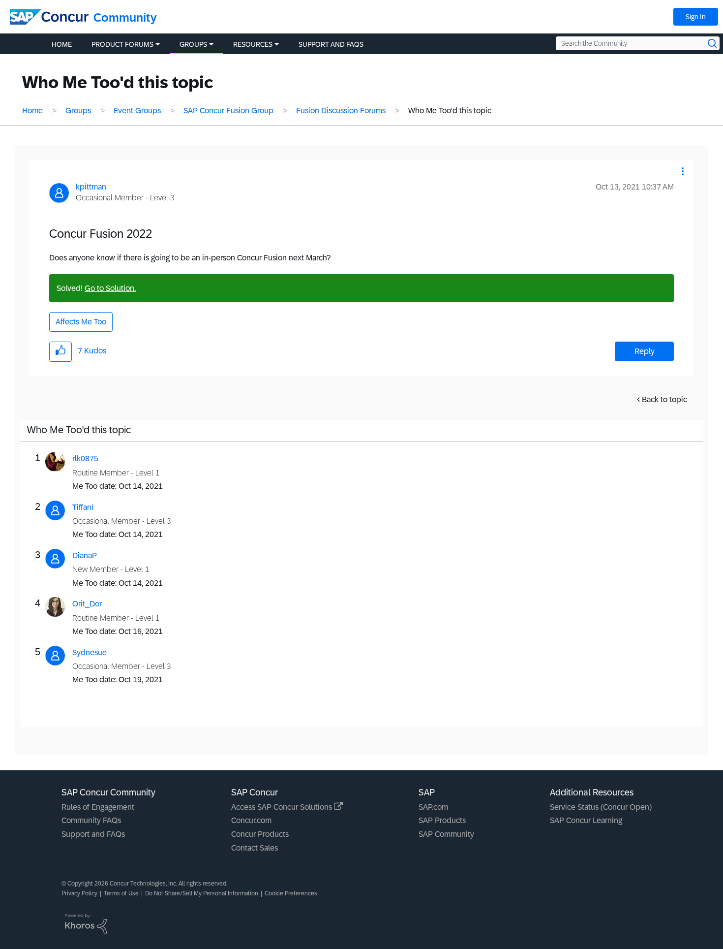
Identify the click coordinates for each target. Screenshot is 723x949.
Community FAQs (91, 820)
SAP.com (433, 807)
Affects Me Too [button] (81, 321)
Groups (78, 110)
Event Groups (137, 110)
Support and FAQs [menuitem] (331, 44)
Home (32, 110)
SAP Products (442, 820)
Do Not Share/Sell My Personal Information (201, 893)
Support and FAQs (93, 834)
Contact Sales (254, 848)
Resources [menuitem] (252, 44)
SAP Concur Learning (586, 820)
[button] (682, 171)
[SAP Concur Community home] (49, 17)
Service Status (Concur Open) (601, 807)
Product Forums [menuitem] (122, 44)
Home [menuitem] (62, 44)
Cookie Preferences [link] (291, 893)
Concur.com (251, 820)
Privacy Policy (79, 893)
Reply (644, 351)
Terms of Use (121, 893)
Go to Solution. (110, 288)
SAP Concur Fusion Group (228, 110)
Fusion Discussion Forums (341, 110)
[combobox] (638, 43)
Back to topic (664, 399)
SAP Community (446, 834)
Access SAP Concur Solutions (282, 807)
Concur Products (260, 834)
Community (125, 17)
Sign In (696, 17)
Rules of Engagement (97, 807)
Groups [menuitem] (193, 44)
